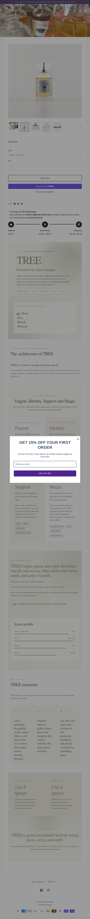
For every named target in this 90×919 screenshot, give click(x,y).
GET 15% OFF (45, 473)
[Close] (77, 439)
